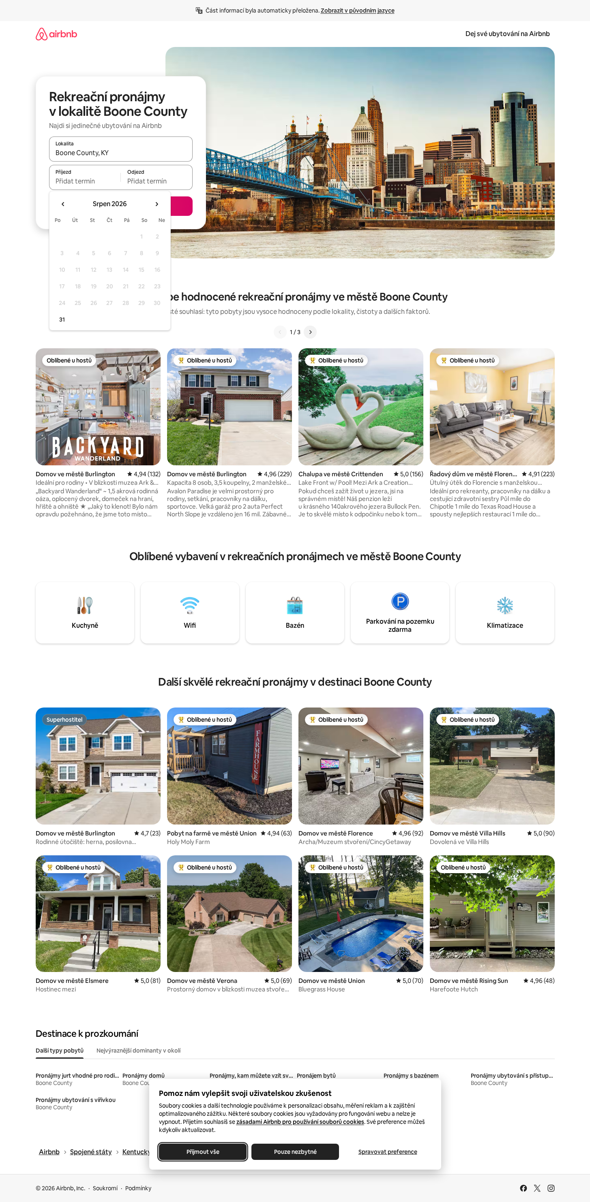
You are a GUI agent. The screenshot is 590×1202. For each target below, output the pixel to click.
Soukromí (105, 1188)
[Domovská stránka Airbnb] (56, 34)
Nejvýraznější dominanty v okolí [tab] (138, 1050)
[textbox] (85, 181)
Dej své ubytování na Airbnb (508, 34)
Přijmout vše (202, 1151)
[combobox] (121, 153)
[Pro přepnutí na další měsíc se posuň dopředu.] (156, 204)
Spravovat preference (387, 1151)
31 (62, 319)
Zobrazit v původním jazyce (358, 10)
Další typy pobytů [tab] (60, 1050)
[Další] (310, 332)
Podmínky (138, 1188)
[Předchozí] (280, 332)
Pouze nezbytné (295, 1151)
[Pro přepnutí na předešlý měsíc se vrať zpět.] (63, 204)
